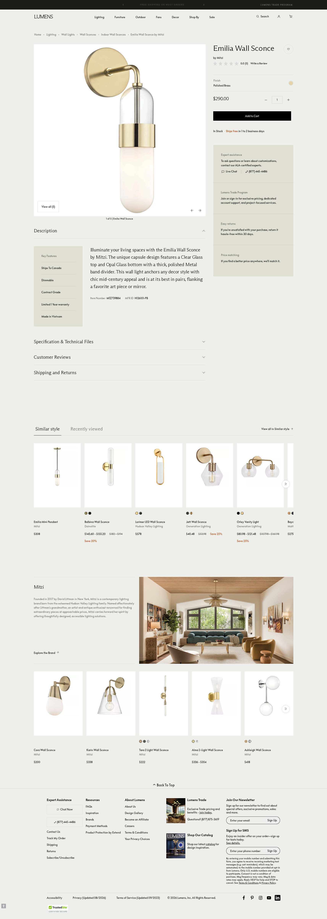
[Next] (204, 5)
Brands (90, 819)
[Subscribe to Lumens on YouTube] (269, 898)
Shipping (52, 844)
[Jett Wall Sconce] (209, 466)
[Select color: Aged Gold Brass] (289, 513)
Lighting (51, 34)
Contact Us (53, 831)
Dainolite (90, 526)
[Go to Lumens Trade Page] (175, 810)
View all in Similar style (275, 428)
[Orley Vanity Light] (260, 466)
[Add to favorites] (288, 49)
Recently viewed (86, 429)
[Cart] (291, 16)
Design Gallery (134, 813)
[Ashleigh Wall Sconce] (269, 695)
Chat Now (66, 809)
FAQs (89, 806)
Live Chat (231, 171)
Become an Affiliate (137, 819)
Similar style (47, 429)
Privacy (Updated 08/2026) (89, 897)
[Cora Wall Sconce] (58, 695)
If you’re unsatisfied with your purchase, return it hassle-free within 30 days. (249, 232)
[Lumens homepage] (43, 17)
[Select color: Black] (292, 513)
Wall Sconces (88, 34)
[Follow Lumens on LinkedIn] (277, 898)
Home (37, 34)
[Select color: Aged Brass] (86, 513)
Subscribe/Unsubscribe (60, 857)
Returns (51, 851)
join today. (205, 812)
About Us (130, 806)
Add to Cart (252, 116)
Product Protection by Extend (103, 832)
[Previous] (123, 5)
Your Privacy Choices (137, 839)
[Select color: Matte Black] (89, 513)
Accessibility (54, 897)
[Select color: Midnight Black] (187, 513)
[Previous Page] (192, 210)
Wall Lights (68, 34)
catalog (210, 844)
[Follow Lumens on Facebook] (243, 898)
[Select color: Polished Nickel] (148, 741)
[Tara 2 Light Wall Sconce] (163, 695)
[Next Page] (200, 210)
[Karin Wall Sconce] (110, 695)
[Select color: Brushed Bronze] (140, 513)
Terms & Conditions (136, 832)
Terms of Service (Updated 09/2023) (138, 897)
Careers (129, 826)
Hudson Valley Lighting (149, 526)
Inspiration (92, 813)
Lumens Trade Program (277, 5)
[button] (225, 63)
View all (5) (48, 206)
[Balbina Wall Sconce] (108, 466)
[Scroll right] (286, 484)
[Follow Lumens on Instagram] (260, 898)
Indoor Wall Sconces (113, 34)
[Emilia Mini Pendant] (57, 466)
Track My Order (56, 838)
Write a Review (258, 63)
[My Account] (279, 16)
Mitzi (220, 57)
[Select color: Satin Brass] (191, 513)
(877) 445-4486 (258, 171)
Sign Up (272, 820)
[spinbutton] (277, 100)
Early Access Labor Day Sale (164, 5)
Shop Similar (60, 503)
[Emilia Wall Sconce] (120, 130)
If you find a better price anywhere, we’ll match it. (250, 261)
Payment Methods (96, 826)
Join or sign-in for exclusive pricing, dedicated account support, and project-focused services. (248, 200)
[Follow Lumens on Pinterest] (252, 898)
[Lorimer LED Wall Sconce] (158, 466)
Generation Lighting (198, 526)
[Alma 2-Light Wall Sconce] (216, 695)
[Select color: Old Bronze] (144, 741)
